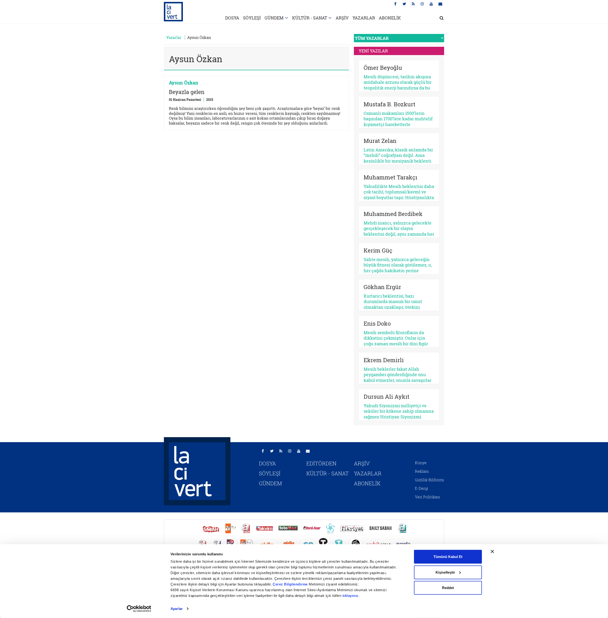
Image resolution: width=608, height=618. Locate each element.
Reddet (448, 588)
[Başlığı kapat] (492, 551)
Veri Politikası (427, 496)
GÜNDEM (274, 18)
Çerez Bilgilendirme (291, 584)
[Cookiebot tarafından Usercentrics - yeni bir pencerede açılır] (139, 608)
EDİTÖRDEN (321, 463)
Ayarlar (177, 609)
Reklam (422, 471)
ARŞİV (342, 18)
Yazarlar (173, 37)
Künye (421, 462)
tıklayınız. (351, 596)
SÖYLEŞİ (252, 18)
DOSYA (232, 18)
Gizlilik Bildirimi (429, 479)
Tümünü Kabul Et (447, 557)
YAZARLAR (363, 18)
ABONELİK (390, 18)
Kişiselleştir (445, 572)
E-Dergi (421, 488)
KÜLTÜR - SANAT (309, 18)
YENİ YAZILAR (373, 51)
